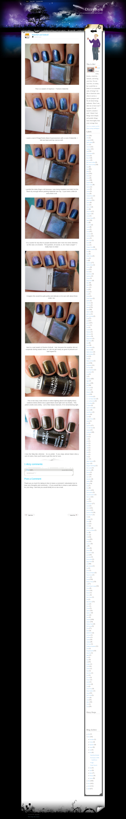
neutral (87, 505)
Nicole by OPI (89, 512)
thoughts (88, 664)
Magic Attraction (90, 461)
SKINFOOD (89, 633)
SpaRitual (88, 637)
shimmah (88, 619)
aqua (87, 151)
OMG (87, 534)
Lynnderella (88, 432)
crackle (88, 227)
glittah (87, 307)
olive (87, 532)
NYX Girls (88, 528)
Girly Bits (88, 303)
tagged (87, 655)
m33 (87, 441)
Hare (87, 343)
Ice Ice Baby (89, 372)
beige (87, 167)
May (91, 767)
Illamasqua (88, 378)
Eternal (88, 271)
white (87, 699)
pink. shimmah (89, 566)
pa (87, 546)
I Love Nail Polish (90, 369)
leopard (88, 421)
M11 (87, 434)
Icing (87, 374)
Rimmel (88, 592)
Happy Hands (89, 338)
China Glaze (89, 200)
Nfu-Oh (88, 508)
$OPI (87, 135)
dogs (87, 253)
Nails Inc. (88, 497)
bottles (87, 175)
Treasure (88, 679)
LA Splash (88, 405)
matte (87, 474)
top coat (88, 677)
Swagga (92, 762)
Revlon (88, 590)
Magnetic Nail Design (91, 465)
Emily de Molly (89, 265)
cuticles (88, 238)
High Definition (89, 354)
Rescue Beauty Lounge (91, 586)
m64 (87, 452)
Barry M (88, 158)
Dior (87, 251)
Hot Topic (88, 367)
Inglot (87, 381)
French (88, 291)
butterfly (88, 187)
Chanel (88, 193)
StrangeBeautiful (90, 650)
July (91, 750)
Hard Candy (89, 340)
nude (87, 523)
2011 (89, 783)
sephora (88, 610)
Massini (88, 472)
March (91, 773)
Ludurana (88, 430)
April (91, 770)
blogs (87, 171)
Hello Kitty (88, 349)
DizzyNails (94, 9)
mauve (87, 476)
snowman (88, 635)
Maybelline (88, 479)
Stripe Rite (88, 653)
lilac (87, 423)
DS (87, 260)
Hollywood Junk (90, 361)
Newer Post (72, 515)
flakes (87, 282)
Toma (87, 670)
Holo (87, 363)
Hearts (87, 345)
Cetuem (88, 191)
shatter (87, 615)
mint (87, 485)
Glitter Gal (88, 311)
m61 (87, 450)
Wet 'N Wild (89, 695)
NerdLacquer (89, 503)
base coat (88, 160)
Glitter (87, 309)
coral (87, 222)
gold (87, 318)
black (87, 169)
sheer (87, 617)
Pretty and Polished (90, 572)
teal (87, 662)
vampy (87, 693)
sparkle (88, 639)
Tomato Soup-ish (93, 765)
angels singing (89, 142)
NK (87, 517)
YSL (87, 704)
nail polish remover (90, 494)
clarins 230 (88, 207)
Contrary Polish (89, 218)
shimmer (88, 621)
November (92, 739)
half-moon (88, 334)
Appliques (88, 149)
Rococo (88, 595)
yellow (87, 702)
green (87, 323)
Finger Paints (89, 280)
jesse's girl (88, 387)
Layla (87, 416)
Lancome (88, 410)
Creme (87, 231)
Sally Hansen (89, 601)
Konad (87, 394)
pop (87, 568)
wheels (88, 697)
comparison (88, 213)
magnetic (88, 463)
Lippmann (88, 425)
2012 (87, 138)
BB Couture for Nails (90, 164)
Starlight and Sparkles (91, 646)
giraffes (88, 300)
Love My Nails (89, 427)
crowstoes (88, 233)
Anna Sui (88, 146)
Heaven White (89, 347)
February (92, 775)
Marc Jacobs (89, 468)
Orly (87, 541)
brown (87, 180)
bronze (87, 178)
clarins (87, 204)
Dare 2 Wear (89, 240)
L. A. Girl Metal (89, 396)
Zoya (87, 706)
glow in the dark (89, 316)
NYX (87, 526)
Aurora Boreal (89, 153)
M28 (87, 436)
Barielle (88, 155)
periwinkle (88, 557)
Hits (87, 356)
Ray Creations (36, 816)
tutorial (88, 682)
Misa (87, 488)
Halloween (88, 336)
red (87, 584)
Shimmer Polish (89, 624)
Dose (87, 258)
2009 (89, 788)
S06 (87, 599)
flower (87, 287)
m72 (87, 454)
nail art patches (89, 492)
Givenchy (88, 305)
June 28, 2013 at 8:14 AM (67, 470)
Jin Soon (88, 390)
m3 (87, 439)
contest (88, 216)
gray (87, 320)
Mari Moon (88, 470)
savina (87, 604)
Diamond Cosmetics (90, 249)
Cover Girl (88, 224)
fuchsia (88, 296)
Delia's (87, 245)
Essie (87, 269)
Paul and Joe (89, 552)
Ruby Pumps (89, 597)
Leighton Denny (89, 418)
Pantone (88, 550)
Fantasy (88, 278)
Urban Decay (89, 688)
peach (87, 555)
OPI (87, 537)
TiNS (87, 666)
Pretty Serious (89, 575)
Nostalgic (88, 519)
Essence (88, 267)
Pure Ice (88, 577)
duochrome (88, 262)
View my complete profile (92, 126)
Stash (87, 648)
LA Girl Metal (89, 403)
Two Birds (88, 684)
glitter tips (88, 314)
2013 (89, 736)
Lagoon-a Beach (89, 407)
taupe (87, 659)
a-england (88, 140)
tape (87, 657)
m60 (87, 447)
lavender (88, 414)
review (87, 588)
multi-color (88, 490)
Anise (87, 144)
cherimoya (88, 198)
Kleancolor (88, 392)
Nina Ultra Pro (89, 514)
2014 (89, 734)
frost (87, 294)
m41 (87, 443)
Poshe (87, 570)
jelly (87, 385)
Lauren (98, 68)
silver (87, 628)
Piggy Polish (89, 561)
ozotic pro (88, 543)
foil (87, 289)
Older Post (30, 515)
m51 (87, 445)
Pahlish (88, 548)
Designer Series (89, 247)
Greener (88, 325)
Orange (88, 539)
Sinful (87, 630)
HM (87, 358)
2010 (89, 786)
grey (87, 327)
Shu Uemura (89, 626)
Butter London (89, 184)
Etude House (89, 274)
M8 (87, 456)
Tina (28, 470)
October (91, 742)
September (92, 744)
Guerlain (88, 329)
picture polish (89, 559)
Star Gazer (88, 644)
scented (88, 608)
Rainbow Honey (89, 581)
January (91, 778)
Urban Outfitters (89, 691)
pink (87, 563)
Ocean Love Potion (90, 530)
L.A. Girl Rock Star (90, 401)
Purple (87, 579)
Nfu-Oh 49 (88, 510)
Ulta (87, 686)
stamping (88, 641)
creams (88, 229)
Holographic (89, 365)
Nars (87, 499)
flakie (87, 285)
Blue (87, 173)
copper (87, 220)
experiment (88, 276)
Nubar (87, 521)
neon (87, 501)
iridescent (88, 383)
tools (87, 675)
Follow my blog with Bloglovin (92, 128)
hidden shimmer (89, 352)
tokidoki (88, 668)
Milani (87, 483)
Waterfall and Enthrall (40, 35)
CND (87, 209)
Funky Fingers (89, 298)
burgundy (88, 182)
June (91, 752)
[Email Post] (78, 459)
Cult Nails (88, 236)
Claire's (88, 202)
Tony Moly (88, 673)
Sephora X (88, 612)
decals (87, 242)
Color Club (88, 211)
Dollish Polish (89, 256)
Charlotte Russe (89, 195)
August (91, 747)
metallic (88, 481)
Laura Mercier (89, 412)
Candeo (88, 189)
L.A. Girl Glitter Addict (91, 398)
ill (87, 376)
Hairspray (88, 332)
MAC (87, 459)
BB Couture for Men (90, 162)
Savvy (87, 606)
